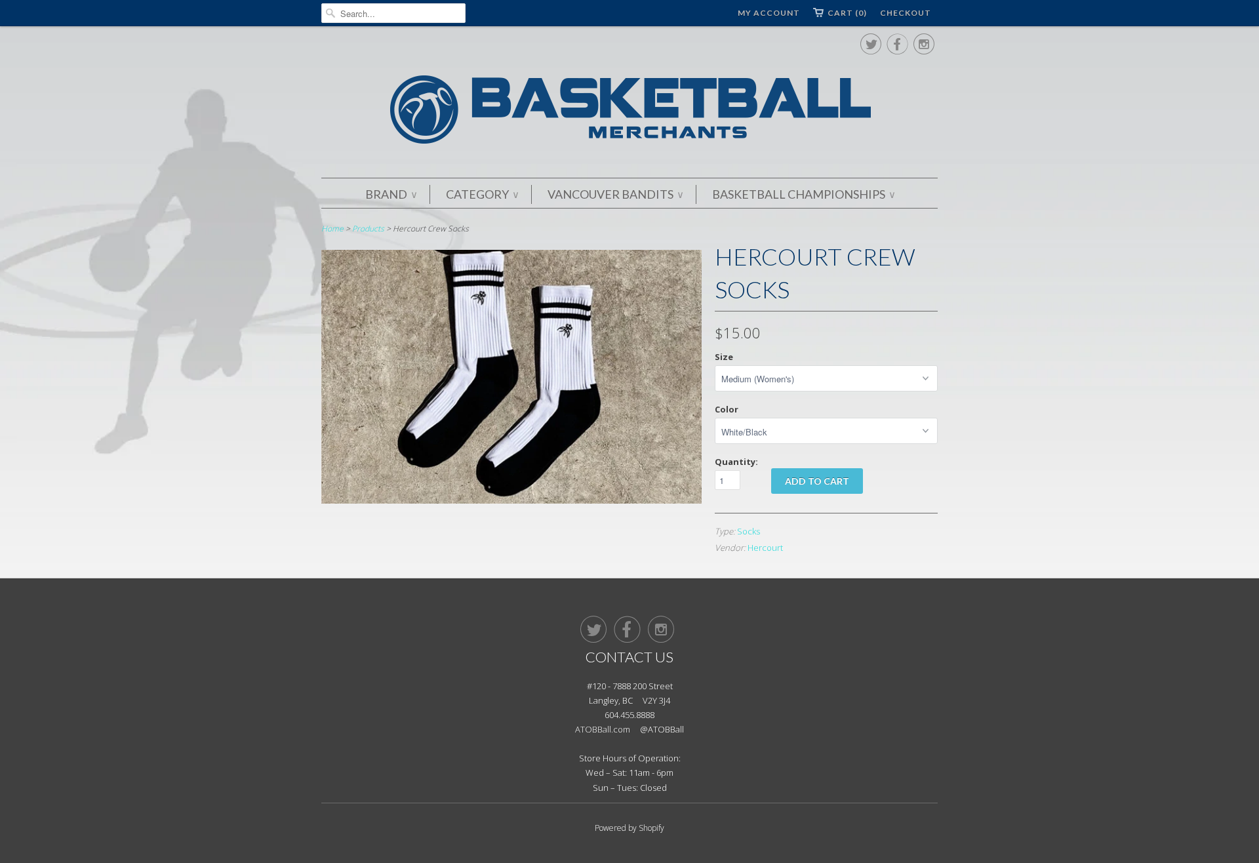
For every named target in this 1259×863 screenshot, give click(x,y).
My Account (769, 13)
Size (724, 357)
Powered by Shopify (629, 827)
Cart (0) (847, 13)
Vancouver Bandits (615, 194)
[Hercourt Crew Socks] (511, 500)
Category (482, 194)
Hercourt (765, 547)
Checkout (905, 13)
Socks (748, 531)
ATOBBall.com (602, 729)
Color (726, 409)
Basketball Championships (803, 194)
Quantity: (736, 462)
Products (368, 228)
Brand (390, 194)
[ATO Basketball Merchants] (629, 112)
